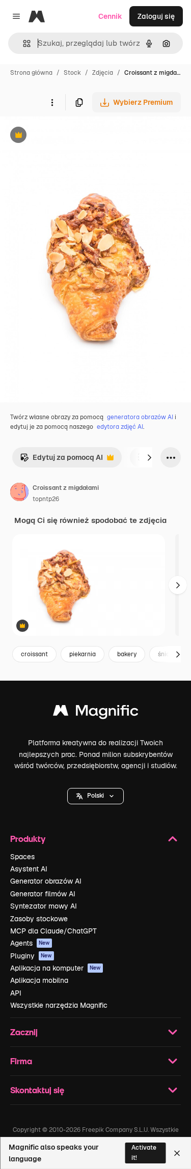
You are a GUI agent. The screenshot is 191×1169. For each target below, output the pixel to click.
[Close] (177, 1153)
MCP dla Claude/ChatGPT (53, 931)
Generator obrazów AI (45, 881)
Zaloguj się (156, 16)
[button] (95, 796)
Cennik (110, 16)
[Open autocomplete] (23, 43)
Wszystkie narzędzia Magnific (58, 1005)
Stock (72, 73)
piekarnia (82, 654)
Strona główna (31, 73)
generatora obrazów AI (140, 417)
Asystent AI (28, 868)
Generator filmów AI (42, 893)
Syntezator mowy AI (43, 906)
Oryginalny (70, 136)
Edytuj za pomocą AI (61, 460)
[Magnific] (96, 713)
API (15, 993)
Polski (95, 796)
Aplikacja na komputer (55, 968)
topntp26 (46, 499)
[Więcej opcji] (52, 102)
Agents (30, 943)
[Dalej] (149, 457)
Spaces (22, 856)
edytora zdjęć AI (120, 427)
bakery (127, 654)
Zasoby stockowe (39, 918)
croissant (34, 654)
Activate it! (143, 1152)
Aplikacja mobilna (39, 980)
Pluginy (31, 955)
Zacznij (24, 1032)
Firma (21, 1061)
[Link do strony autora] (19, 493)
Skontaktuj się (37, 1090)
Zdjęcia (102, 73)
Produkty (27, 838)
